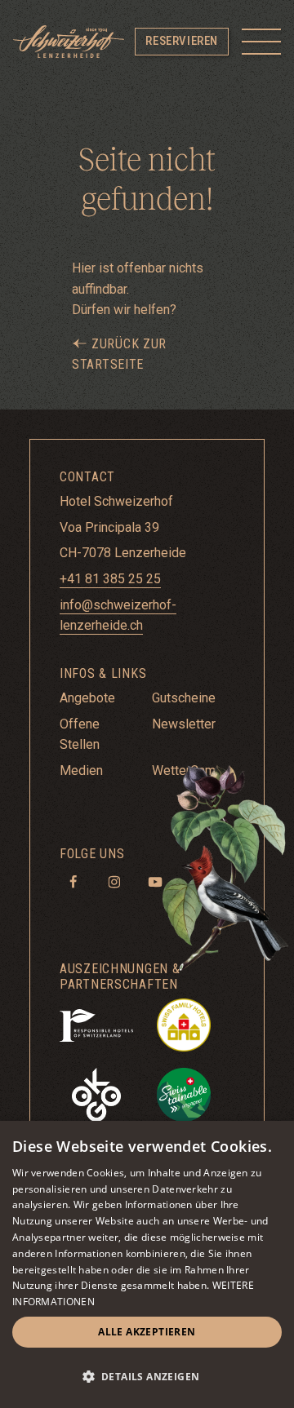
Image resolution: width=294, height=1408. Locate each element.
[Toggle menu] (261, 41)
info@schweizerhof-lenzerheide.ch (118, 615)
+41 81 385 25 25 (110, 579)
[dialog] (147, 1264)
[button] (147, 1377)
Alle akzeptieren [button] (146, 1332)
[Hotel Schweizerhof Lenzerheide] (68, 41)
